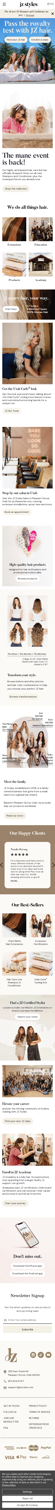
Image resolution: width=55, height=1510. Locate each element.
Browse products (27, 578)
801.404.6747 (16, 1381)
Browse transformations (23, 696)
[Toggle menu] (4, 4)
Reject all (27, 1498)
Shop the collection (16, 188)
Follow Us (10, 1412)
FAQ (6, 1427)
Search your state (27, 1016)
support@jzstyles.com (20, 1387)
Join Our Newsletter (11, 1419)
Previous (1, 865)
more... (15, 881)
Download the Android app (27, 1273)
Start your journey (15, 1203)
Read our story (15, 815)
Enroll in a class (39, 39)
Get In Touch (11, 1405)
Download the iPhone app (27, 1265)
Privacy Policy (38, 1405)
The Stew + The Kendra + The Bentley (26, 654)
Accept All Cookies (27, 1505)
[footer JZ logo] (11, 1355)
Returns (34, 1418)
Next (53, 865)
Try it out (30, 15)
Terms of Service (39, 1412)
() (52, 3)
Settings (27, 1491)
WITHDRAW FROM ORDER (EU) (39, 1426)
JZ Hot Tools (12, 410)
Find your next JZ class (17, 1121)
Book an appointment (17, 512)
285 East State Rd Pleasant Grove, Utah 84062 (24, 1373)
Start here (11, 309)
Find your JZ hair (16, 39)
